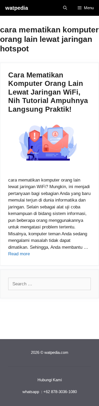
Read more (19, 253)
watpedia (16, 8)
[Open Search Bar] (65, 8)
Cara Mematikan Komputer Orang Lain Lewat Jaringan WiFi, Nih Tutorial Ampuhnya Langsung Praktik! (48, 92)
